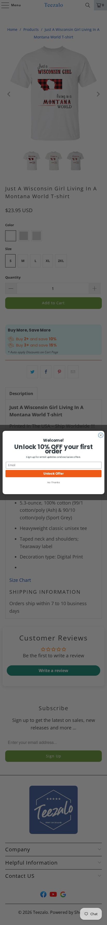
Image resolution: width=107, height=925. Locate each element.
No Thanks (53, 482)
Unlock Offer (53, 473)
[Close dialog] (100, 435)
